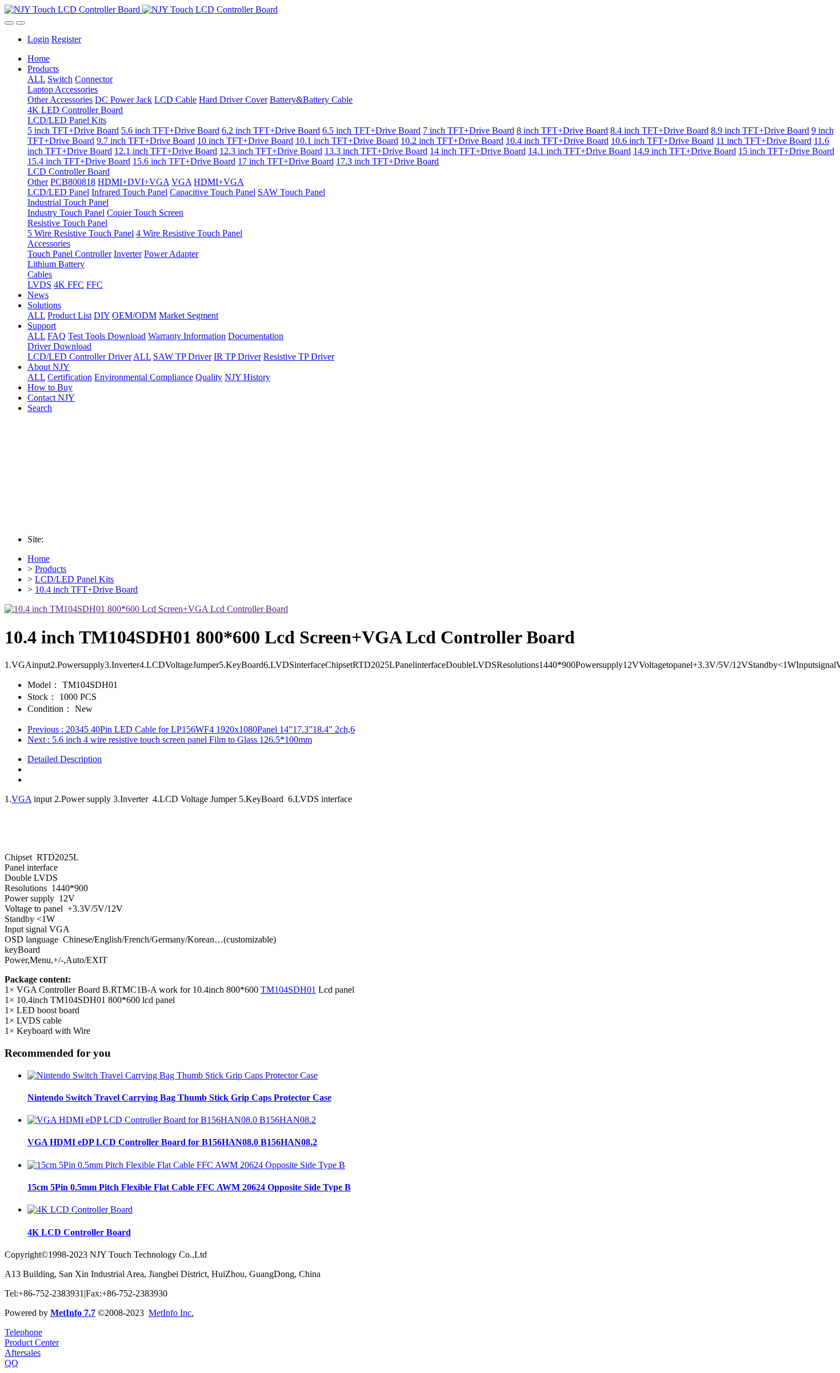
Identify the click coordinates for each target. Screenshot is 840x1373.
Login (38, 39)
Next (169, 739)
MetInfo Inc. (171, 1313)
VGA (21, 799)
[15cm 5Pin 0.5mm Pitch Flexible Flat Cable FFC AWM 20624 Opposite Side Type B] (186, 1165)
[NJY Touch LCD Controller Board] (420, 10)
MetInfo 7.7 (72, 1313)
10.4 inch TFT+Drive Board (86, 589)
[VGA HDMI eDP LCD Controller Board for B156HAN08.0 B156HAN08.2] (171, 1120)
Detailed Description (64, 759)
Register (66, 39)
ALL (36, 79)
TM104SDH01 (288, 989)
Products (50, 569)
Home (38, 58)
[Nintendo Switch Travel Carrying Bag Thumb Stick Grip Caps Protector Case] (172, 1075)
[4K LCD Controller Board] (80, 1209)
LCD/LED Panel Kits (74, 579)
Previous (191, 729)
